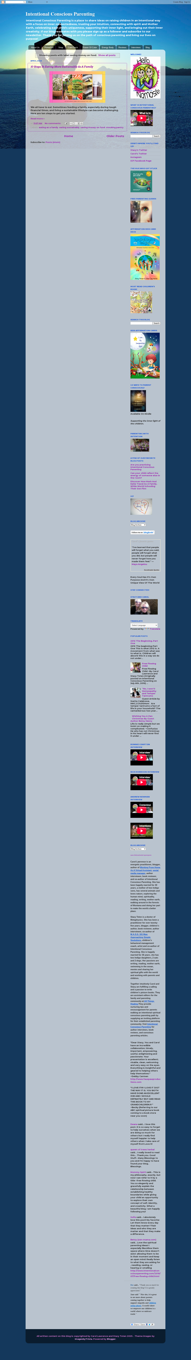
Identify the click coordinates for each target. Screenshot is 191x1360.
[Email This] (70, 123)
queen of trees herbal (142, 1149)
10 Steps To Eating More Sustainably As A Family (62, 66)
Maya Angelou (139, 564)
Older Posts (115, 136)
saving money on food (93, 127)
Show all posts (106, 55)
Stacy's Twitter (138, 150)
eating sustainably (69, 127)
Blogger (111, 1339)
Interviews (136, 47)
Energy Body (108, 47)
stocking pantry (114, 127)
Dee (132, 1285)
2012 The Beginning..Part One (144, 642)
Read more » (37, 118)
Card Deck (73, 47)
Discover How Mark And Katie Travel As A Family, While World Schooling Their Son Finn (143, 485)
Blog (148, 47)
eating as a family (48, 127)
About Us (35, 47)
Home (68, 136)
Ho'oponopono (146, 855)
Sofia (133, 1217)
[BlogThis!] (73, 123)
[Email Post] (66, 123)
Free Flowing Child (149, 664)
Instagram (136, 157)
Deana (133, 1124)
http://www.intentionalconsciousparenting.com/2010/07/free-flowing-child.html (145, 1273)
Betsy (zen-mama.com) (143, 1239)
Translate (155, 629)
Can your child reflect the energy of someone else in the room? (145, 475)
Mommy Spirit (138, 1172)
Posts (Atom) (53, 142)
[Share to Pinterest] (81, 123)
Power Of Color (90, 47)
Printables (49, 47)
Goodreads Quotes (151, 570)
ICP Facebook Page (140, 161)
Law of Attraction (136, 855)
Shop (60, 47)
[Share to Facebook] (78, 123)
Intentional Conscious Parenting (60, 13)
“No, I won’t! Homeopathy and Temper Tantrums (149, 692)
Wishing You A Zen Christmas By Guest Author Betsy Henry (142, 718)
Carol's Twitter (138, 153)
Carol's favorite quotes (143, 541)
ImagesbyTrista (83, 1339)
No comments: (53, 123)
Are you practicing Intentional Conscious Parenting (142, 467)
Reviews (122, 47)
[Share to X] (76, 123)
